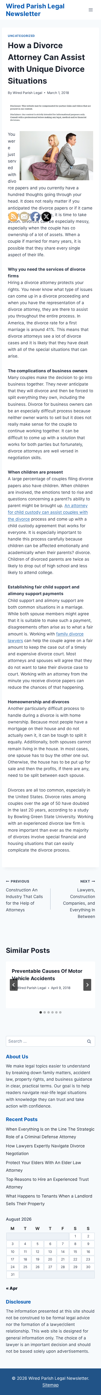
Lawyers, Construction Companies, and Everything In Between (79, 899)
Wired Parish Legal (27, 93)
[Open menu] (90, 10)
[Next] (87, 985)
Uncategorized (21, 36)
